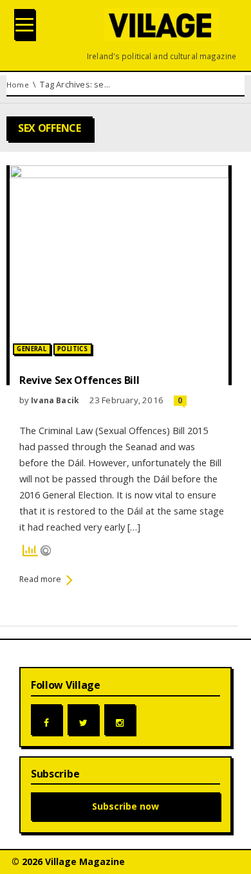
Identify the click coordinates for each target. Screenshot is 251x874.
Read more (40, 579)
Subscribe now (125, 806)
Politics (72, 349)
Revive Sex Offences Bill (79, 380)
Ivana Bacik (55, 400)
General (31, 349)
